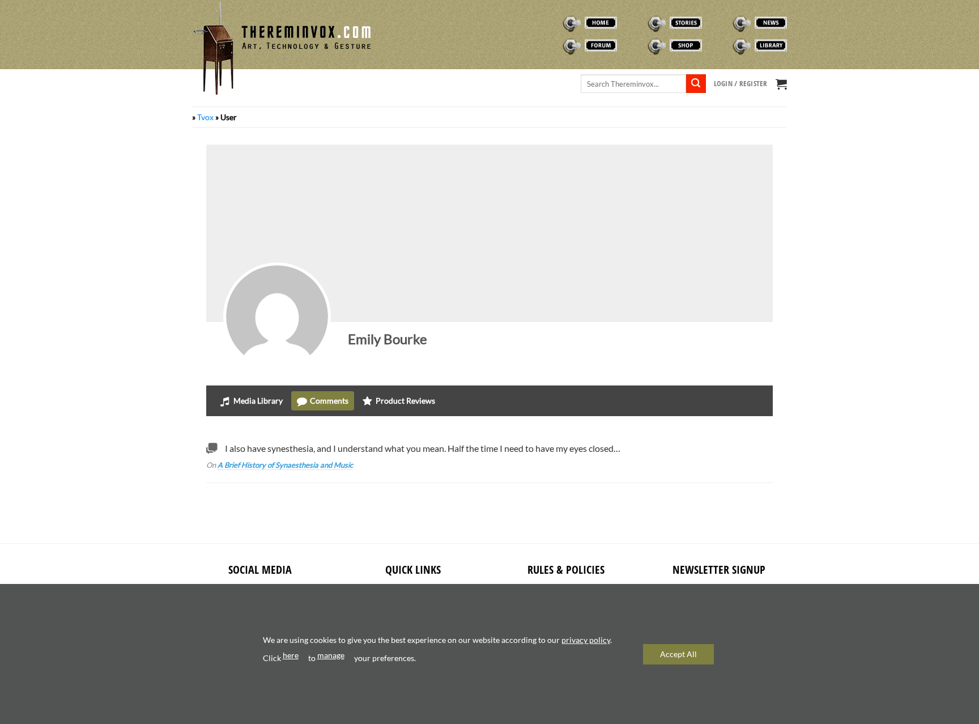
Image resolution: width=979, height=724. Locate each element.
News (721, 23)
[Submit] (695, 84)
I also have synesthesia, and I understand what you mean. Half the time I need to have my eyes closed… (422, 448)
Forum (554, 45)
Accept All (678, 654)
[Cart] (781, 83)
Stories (640, 23)
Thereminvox (565, 23)
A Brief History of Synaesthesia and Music (285, 464)
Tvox (205, 117)
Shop (636, 45)
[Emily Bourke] (277, 316)
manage (330, 655)
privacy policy (585, 640)
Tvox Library (734, 45)
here (291, 655)
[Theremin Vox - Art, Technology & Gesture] (282, 48)
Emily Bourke (387, 339)
